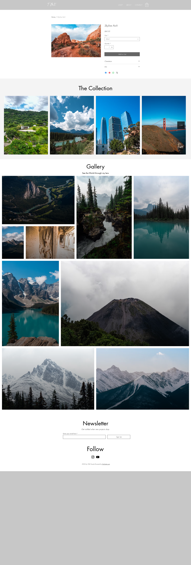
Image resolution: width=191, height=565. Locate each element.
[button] (147, 5)
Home (53, 17)
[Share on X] (117, 73)
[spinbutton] (109, 47)
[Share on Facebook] (106, 73)
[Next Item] (181, 125)
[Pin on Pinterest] (109, 73)
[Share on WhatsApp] (113, 73)
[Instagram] (93, 457)
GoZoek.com (106, 464)
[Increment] (112, 47)
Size (106, 35)
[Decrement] (106, 47)
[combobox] (122, 39)
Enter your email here (69, 433)
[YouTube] (98, 457)
